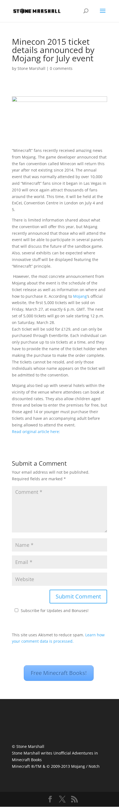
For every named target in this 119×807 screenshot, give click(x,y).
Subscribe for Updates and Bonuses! (55, 610)
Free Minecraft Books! (59, 673)
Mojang (80, 296)
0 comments (61, 68)
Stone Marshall (31, 68)
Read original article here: (36, 431)
